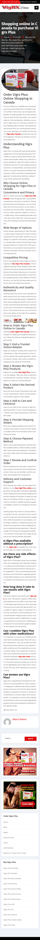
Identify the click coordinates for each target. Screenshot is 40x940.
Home (5, 822)
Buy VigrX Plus (24, 372)
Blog (5, 827)
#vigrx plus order (19, 48)
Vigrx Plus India (9, 925)
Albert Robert (19, 719)
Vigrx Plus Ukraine (10, 915)
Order (5, 843)
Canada (6, 37)
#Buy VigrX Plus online (24, 40)
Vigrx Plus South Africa (12, 894)
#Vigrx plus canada (7, 48)
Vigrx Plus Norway (10, 884)
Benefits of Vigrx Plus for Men (14, 853)
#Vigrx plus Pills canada (9, 51)
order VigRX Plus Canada (19, 332)
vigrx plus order (24, 656)
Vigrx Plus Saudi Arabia (12, 889)
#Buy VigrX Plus (30, 37)
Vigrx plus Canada (14, 134)
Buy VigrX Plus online (23, 488)
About (5, 832)
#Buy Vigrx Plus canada (9, 40)
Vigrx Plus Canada (10, 873)
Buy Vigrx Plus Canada (21, 264)
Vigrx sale (13, 547)
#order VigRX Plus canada (9, 45)
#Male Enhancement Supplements (12, 43)
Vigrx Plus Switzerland (11, 899)
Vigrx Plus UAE (8, 904)
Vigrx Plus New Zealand (12, 878)
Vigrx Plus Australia (10, 868)
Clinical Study (8, 838)
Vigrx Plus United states (12, 920)
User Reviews (8, 848)
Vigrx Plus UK (8, 909)
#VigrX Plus (23, 45)
